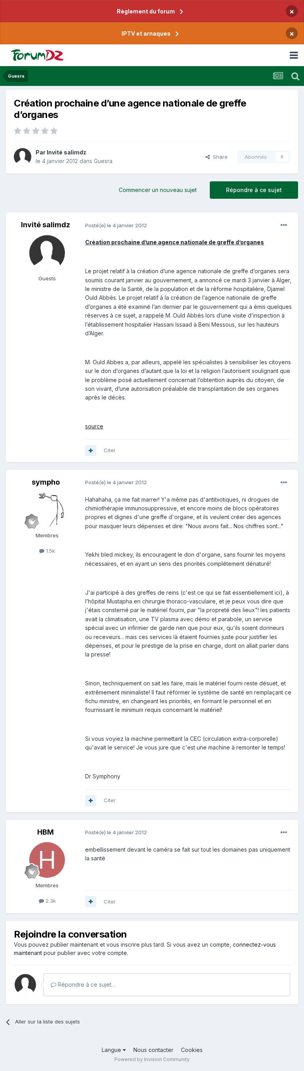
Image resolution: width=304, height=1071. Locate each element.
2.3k (50, 901)
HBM (45, 832)
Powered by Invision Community (152, 1059)
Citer (110, 450)
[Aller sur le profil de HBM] (47, 860)
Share (219, 157)
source (94, 426)
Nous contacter (153, 1049)
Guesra (103, 161)
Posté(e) (116, 225)
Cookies (192, 1049)
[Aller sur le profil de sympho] (47, 510)
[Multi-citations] (90, 450)
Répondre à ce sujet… (86, 984)
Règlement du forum (146, 11)
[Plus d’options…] (284, 225)
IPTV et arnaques (146, 33)
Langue (112, 1049)
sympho (46, 482)
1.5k (49, 551)
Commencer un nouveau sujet (158, 189)
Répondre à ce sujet (254, 189)
